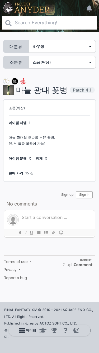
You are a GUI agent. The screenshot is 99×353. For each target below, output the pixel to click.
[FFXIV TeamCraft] (6, 81)
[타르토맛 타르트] (15, 81)
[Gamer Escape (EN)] (23, 81)
